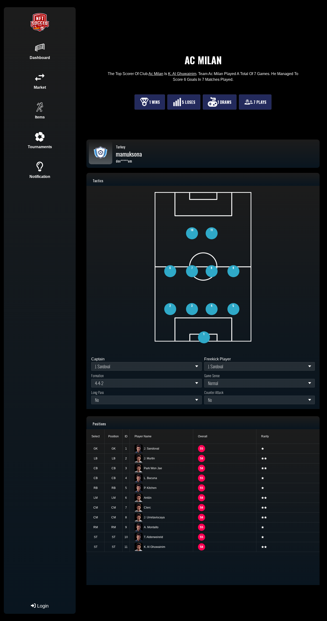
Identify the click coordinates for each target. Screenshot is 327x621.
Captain (98, 359)
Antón (148, 497)
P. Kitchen (150, 488)
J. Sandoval (151, 448)
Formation (97, 375)
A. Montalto (151, 527)
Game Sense (212, 375)
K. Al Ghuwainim (154, 547)
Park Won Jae (153, 468)
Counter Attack (213, 392)
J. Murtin (149, 458)
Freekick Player (217, 359)
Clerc (147, 507)
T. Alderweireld (153, 537)
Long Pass (97, 392)
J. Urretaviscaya (154, 517)
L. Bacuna (150, 478)
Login (42, 606)
